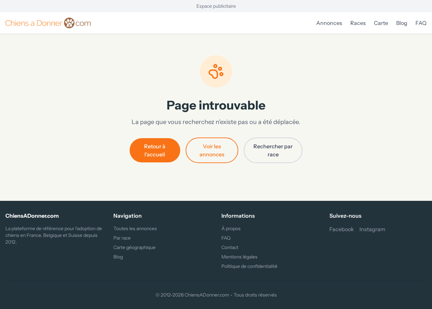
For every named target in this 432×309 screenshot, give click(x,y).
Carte (381, 23)
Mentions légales (239, 257)
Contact (229, 247)
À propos (231, 228)
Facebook (341, 229)
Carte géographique (134, 247)
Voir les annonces (211, 150)
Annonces (329, 23)
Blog (401, 23)
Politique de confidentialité (249, 266)
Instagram (372, 229)
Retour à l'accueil (154, 150)
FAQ (421, 23)
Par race (122, 238)
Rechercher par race (273, 150)
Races (358, 23)
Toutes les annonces (135, 228)
